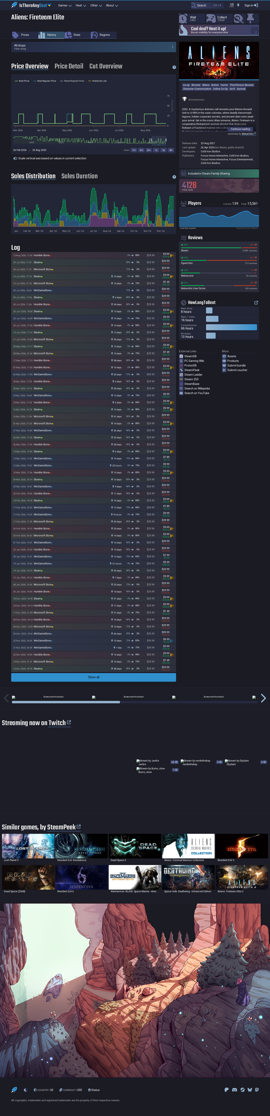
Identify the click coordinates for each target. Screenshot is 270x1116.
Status (95, 1090)
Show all (93, 677)
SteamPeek (191, 370)
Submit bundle (236, 365)
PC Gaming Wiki (194, 360)
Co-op (186, 84)
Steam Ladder (193, 374)
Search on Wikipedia (197, 388)
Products (233, 360)
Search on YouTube (196, 393)
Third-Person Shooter (242, 84)
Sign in (249, 5)
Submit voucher (237, 370)
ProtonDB (190, 365)
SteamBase (191, 383)
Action (215, 84)
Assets (231, 356)
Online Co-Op (220, 88)
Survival (241, 88)
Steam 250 (191, 379)
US (45, 1090)
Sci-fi (232, 88)
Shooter (195, 84)
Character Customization (197, 88)
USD (72, 1090)
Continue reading (240, 128)
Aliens (205, 84)
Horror (224, 84)
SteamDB (190, 356)
